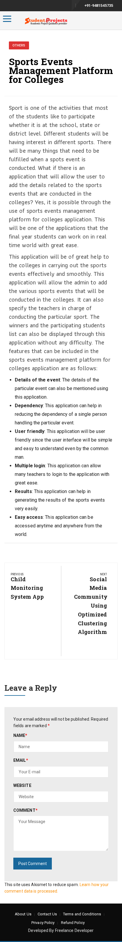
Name (20, 735)
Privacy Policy (42, 922)
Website (22, 785)
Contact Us (47, 914)
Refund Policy (73, 922)
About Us (23, 914)
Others (18, 45)
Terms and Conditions (82, 914)
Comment (25, 810)
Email (20, 760)
